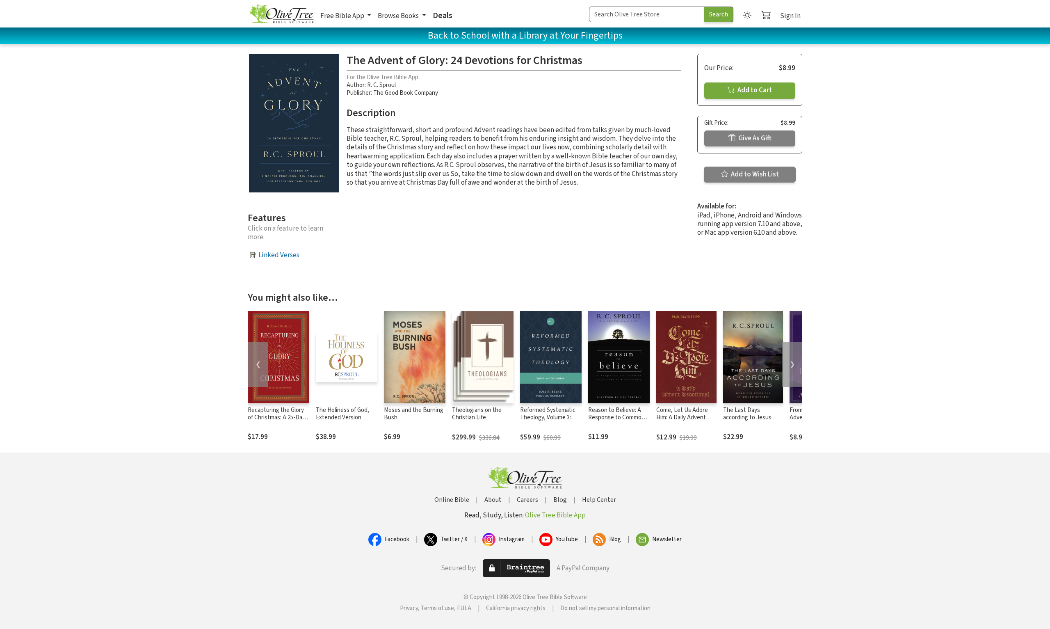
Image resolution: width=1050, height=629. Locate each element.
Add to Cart (754, 90)
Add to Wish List (754, 174)
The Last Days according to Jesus (747, 414)
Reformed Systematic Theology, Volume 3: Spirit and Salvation (547, 418)
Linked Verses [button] (278, 255)
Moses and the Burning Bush (413, 414)
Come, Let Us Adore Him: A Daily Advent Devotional (682, 418)
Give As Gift (754, 138)
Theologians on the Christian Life (477, 414)
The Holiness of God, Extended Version (342, 414)
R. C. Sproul (381, 85)
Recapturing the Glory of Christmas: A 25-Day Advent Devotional (276, 418)
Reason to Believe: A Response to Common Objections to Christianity (616, 422)
